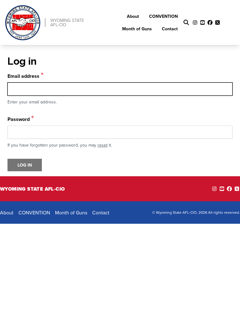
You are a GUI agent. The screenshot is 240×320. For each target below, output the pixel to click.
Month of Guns (137, 29)
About (133, 16)
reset (103, 145)
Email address (23, 76)
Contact (170, 29)
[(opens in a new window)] (214, 188)
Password (19, 119)
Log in (25, 165)
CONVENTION (163, 16)
